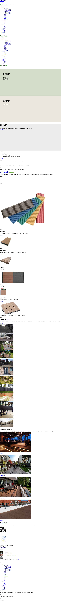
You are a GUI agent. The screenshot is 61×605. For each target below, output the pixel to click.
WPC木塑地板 (6, 11)
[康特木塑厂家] (7, 5)
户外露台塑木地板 (2, 475)
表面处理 (5, 27)
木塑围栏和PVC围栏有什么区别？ (11, 558)
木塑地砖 (5, 15)
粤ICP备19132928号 (16, 559)
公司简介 (5, 30)
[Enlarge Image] (30, 328)
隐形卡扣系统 (6, 19)
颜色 (4, 26)
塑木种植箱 (5, 17)
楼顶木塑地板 (1, 520)
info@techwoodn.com (3, 0)
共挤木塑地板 (6, 8)
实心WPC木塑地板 (8, 12)
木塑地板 (5, 52)
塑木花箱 (5, 16)
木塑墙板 (5, 18)
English (3, 2)
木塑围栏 (5, 14)
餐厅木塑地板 (1, 453)
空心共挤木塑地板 (8, 10)
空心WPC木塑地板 (8, 13)
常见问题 (5, 31)
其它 (4, 23)
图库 (4, 25)
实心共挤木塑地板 (8, 9)
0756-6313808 (2, 1)
